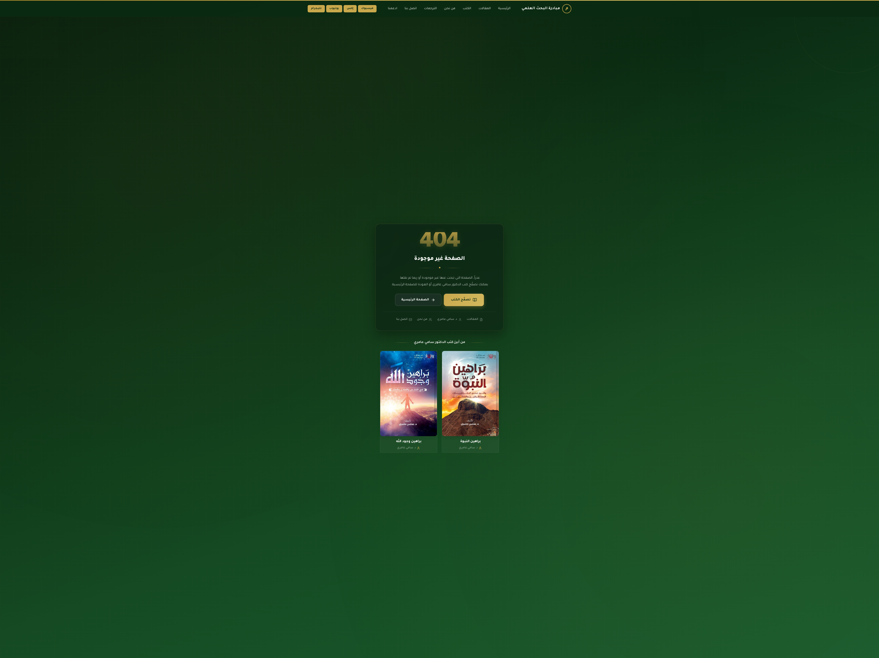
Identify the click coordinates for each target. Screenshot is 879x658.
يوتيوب (334, 8)
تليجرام (316, 8)
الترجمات (430, 8)
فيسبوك (367, 8)
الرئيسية (504, 8)
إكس (350, 8)
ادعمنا (392, 8)
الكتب (467, 8)
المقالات (484, 8)
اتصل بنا (410, 8)
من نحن (449, 8)
